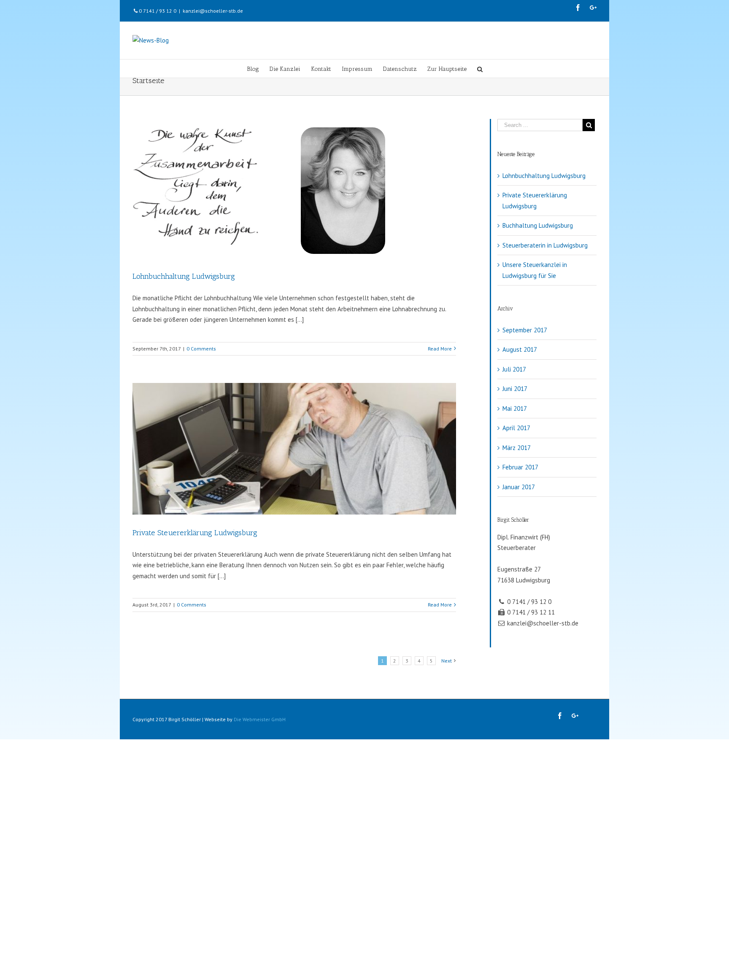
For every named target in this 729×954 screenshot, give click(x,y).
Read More (440, 348)
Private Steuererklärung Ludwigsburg (194, 532)
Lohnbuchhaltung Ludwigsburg (183, 276)
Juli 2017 (514, 369)
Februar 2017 (520, 467)
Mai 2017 (514, 408)
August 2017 (519, 349)
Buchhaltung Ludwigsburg (537, 225)
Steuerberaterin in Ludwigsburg (545, 245)
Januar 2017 (518, 487)
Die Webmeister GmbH (260, 719)
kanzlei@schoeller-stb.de (213, 11)
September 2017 (524, 330)
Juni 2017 (514, 389)
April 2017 (516, 428)
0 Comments (201, 348)
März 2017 (516, 448)
